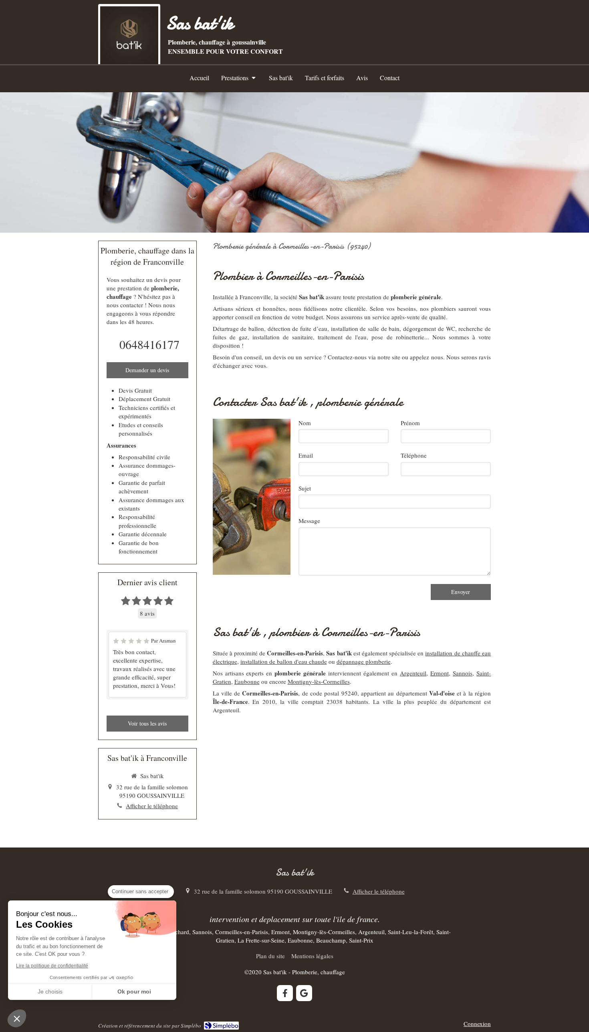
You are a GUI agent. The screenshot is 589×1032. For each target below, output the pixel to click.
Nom (305, 423)
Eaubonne (247, 681)
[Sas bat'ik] (129, 62)
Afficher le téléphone (152, 806)
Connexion (477, 1024)
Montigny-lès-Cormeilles (319, 681)
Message (309, 521)
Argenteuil (413, 673)
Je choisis (50, 991)
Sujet (305, 488)
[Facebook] (285, 993)
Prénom (410, 423)
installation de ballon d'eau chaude (283, 661)
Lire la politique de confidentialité (52, 966)
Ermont (439, 673)
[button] (16, 1018)
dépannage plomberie (364, 661)
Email (306, 455)
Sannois (462, 673)
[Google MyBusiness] (304, 993)
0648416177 (149, 344)
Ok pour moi (134, 991)
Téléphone (414, 455)
